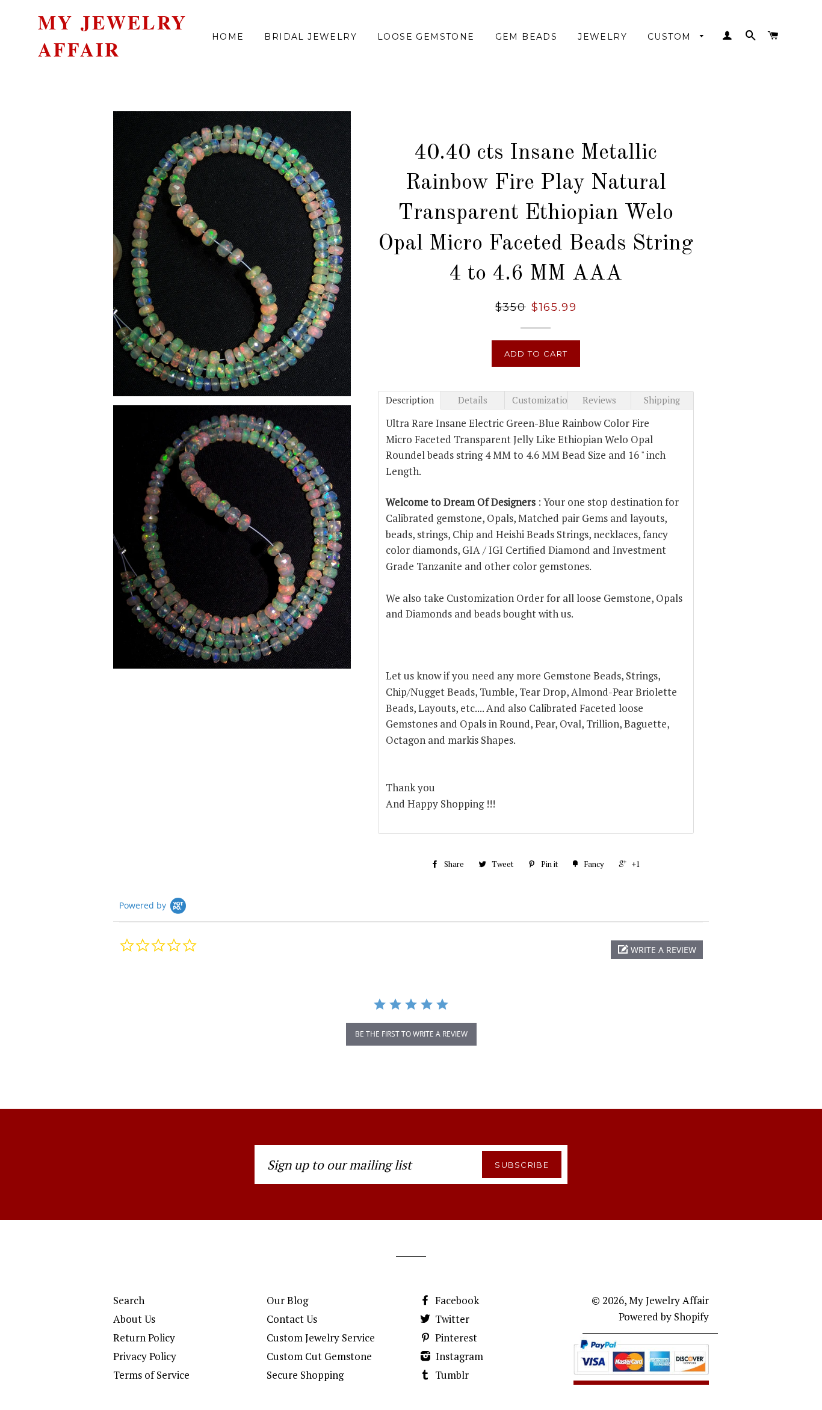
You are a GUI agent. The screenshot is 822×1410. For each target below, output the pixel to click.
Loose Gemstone (426, 36)
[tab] (409, 400)
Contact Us (292, 1319)
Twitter (451, 1319)
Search (128, 1300)
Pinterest (455, 1337)
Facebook (456, 1300)
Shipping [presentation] (662, 400)
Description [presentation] (410, 400)
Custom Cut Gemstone (319, 1356)
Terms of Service (151, 1375)
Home (228, 36)
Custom (670, 36)
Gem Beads (526, 36)
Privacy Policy (144, 1356)
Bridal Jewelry (310, 36)
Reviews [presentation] (599, 400)
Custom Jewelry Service (321, 1337)
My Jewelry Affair (112, 36)
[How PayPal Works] (641, 1377)
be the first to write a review (411, 1034)
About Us (134, 1319)
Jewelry (602, 36)
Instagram (458, 1356)
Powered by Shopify (664, 1316)
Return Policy (144, 1337)
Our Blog (287, 1300)
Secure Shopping (305, 1375)
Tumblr (451, 1375)
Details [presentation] (472, 400)
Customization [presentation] (539, 400)
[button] (657, 949)
